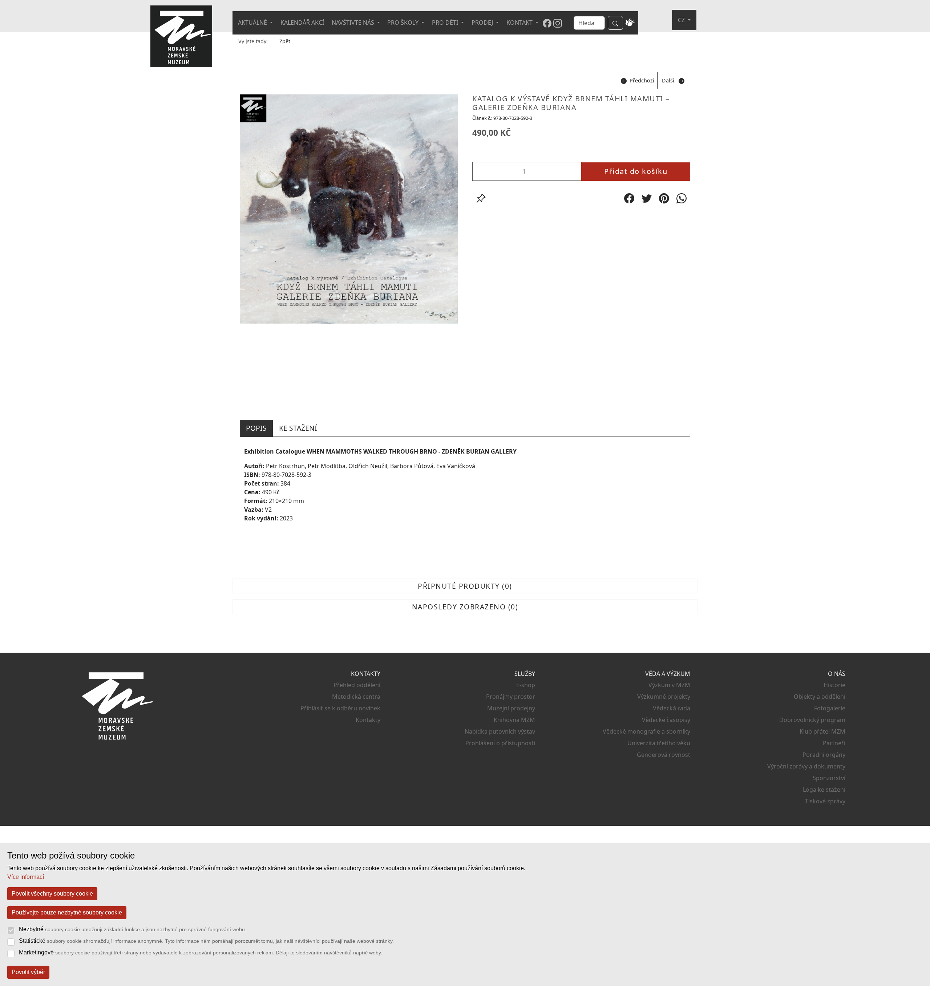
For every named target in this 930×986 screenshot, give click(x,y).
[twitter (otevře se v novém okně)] (646, 198)
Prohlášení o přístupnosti (500, 743)
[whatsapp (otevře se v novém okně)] (681, 198)
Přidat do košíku (635, 171)
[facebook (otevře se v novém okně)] (629, 198)
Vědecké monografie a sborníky (646, 731)
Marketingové (200, 952)
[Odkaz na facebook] (547, 23)
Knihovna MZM (514, 720)
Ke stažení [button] (298, 428)
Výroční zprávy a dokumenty (806, 766)
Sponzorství (829, 778)
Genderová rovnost (663, 755)
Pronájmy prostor (510, 697)
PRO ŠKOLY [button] (403, 23)
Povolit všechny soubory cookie (52, 893)
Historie (834, 685)
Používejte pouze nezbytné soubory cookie (67, 912)
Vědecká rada (671, 708)
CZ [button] (682, 20)
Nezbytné (132, 929)
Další (668, 80)
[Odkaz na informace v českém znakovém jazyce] (630, 22)
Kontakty (368, 720)
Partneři (834, 743)
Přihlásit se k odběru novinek (340, 708)
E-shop (525, 685)
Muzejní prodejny (511, 708)
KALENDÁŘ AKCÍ (302, 23)
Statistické (206, 941)
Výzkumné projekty (663, 697)
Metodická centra (356, 697)
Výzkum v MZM (669, 685)
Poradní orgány (823, 755)
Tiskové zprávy (825, 801)
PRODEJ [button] (483, 23)
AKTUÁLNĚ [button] (253, 23)
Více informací (25, 877)
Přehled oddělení (356, 685)
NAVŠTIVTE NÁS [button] (354, 23)
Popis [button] (256, 428)
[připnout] (481, 198)
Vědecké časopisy (666, 720)
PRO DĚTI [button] (446, 23)
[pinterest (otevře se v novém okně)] (664, 198)
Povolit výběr (28, 972)
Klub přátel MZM (822, 731)
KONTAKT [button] (520, 23)
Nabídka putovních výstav (500, 731)
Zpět (284, 41)
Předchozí (642, 80)
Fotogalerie (829, 708)
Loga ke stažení (824, 790)
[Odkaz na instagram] (557, 23)
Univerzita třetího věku (658, 743)
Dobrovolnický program (812, 720)
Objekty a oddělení (819, 697)
